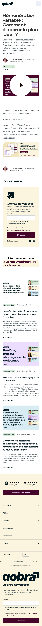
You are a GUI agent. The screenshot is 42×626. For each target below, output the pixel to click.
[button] (38, 3)
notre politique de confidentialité (18, 230)
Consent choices (34, 560)
